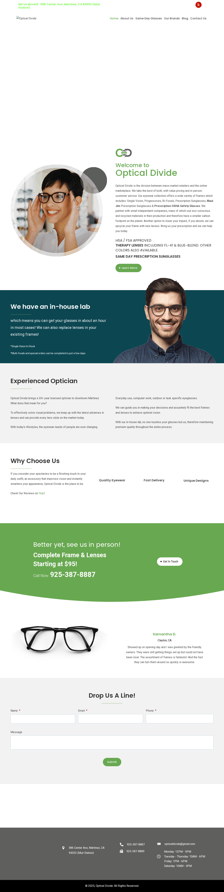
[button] (3, 65)
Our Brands (172, 18)
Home (114, 18)
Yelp (41, 493)
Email (82, 710)
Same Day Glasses (148, 18)
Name (15, 710)
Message (16, 732)
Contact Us (198, 18)
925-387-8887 (181, 4)
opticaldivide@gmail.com (150, 4)
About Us (126, 18)
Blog (185, 18)
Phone (151, 710)
